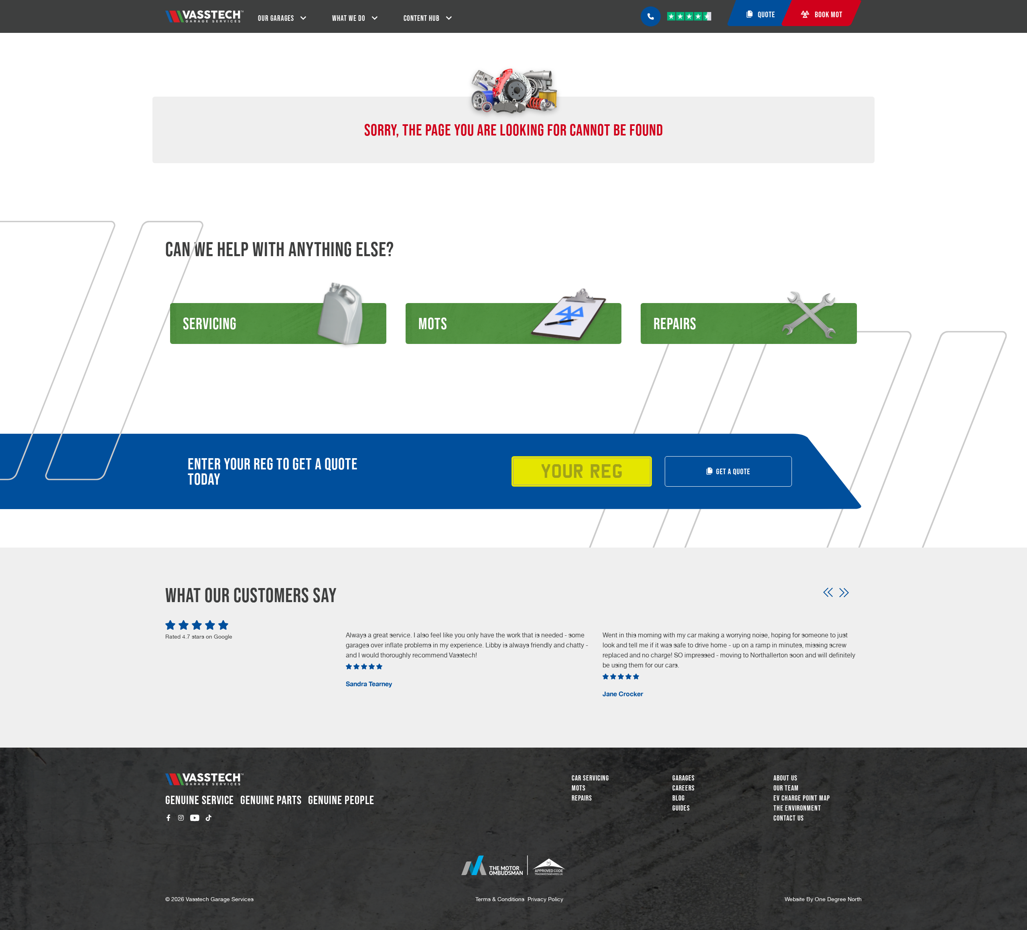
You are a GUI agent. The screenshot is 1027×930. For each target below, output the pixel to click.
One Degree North (838, 899)
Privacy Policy (545, 899)
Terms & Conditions (499, 899)
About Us (785, 778)
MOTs (579, 788)
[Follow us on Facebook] (168, 818)
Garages (683, 778)
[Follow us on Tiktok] (208, 818)
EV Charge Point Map (801, 798)
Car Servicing (590, 778)
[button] (828, 592)
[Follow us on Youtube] (194, 818)
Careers (683, 788)
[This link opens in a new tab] (513, 865)
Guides (681, 808)
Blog (678, 798)
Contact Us (788, 818)
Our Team (786, 788)
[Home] (204, 16)
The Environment (797, 808)
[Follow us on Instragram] (181, 818)
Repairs (582, 798)
